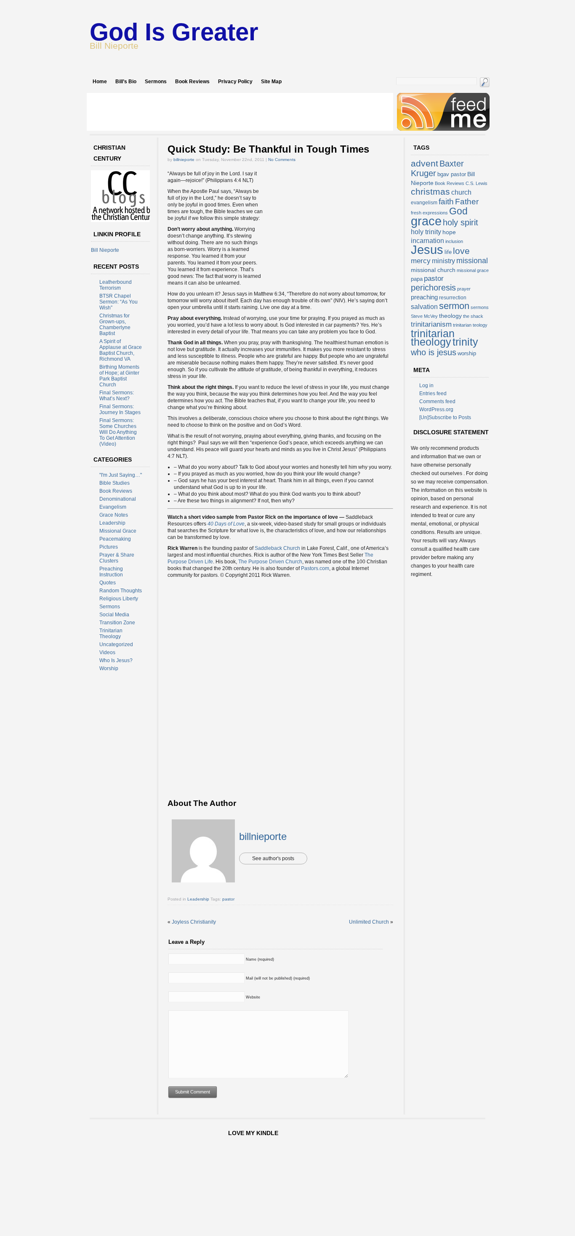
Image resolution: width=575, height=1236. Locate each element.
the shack (473, 316)
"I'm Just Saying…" (120, 475)
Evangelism (112, 507)
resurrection (452, 298)
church (461, 192)
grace (426, 221)
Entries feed (433, 393)
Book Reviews (192, 82)
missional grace (473, 270)
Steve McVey (424, 316)
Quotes (107, 583)
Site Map (271, 82)
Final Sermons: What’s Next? (116, 395)
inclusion (454, 241)
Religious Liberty (118, 599)
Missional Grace (117, 531)
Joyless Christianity (194, 922)
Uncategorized (116, 644)
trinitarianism (431, 324)
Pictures (108, 547)
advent (424, 163)
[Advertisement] (240, 112)
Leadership (112, 523)
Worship (108, 668)
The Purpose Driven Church (270, 562)
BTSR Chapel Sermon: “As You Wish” (118, 302)
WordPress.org (436, 409)
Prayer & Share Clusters (116, 558)
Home (100, 82)
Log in (426, 385)
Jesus (427, 249)
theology (450, 315)
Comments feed (437, 401)
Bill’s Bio (125, 82)
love (461, 251)
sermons (480, 307)
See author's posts (273, 858)
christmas (430, 191)
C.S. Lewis (476, 183)
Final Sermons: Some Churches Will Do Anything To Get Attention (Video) (118, 432)
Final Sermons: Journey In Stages (120, 409)
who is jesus (433, 352)
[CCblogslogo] (122, 220)
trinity (465, 342)
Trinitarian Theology (110, 633)
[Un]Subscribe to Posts (445, 417)
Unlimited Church (369, 922)
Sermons (156, 82)
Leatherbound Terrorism (115, 285)
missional (472, 260)
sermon (454, 306)
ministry (443, 260)
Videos (107, 652)
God (458, 211)
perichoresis (433, 287)
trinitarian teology (470, 324)
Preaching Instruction (111, 572)
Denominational (117, 499)
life (448, 252)
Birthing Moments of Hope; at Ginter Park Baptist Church (119, 376)
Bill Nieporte (105, 250)
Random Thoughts (120, 591)
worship (467, 353)
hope (449, 232)
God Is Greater (174, 31)
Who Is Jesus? (116, 660)
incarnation (427, 240)
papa (417, 279)
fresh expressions (429, 212)
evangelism (424, 203)
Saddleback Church (277, 548)
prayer (464, 288)
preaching (424, 297)
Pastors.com (315, 568)
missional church (433, 270)
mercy (421, 261)
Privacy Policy (235, 82)
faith (446, 201)
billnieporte (183, 159)
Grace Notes (113, 515)
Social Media (114, 615)
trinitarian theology (433, 337)
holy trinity (426, 231)
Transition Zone (117, 623)
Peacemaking (115, 539)
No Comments (281, 159)
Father (467, 201)
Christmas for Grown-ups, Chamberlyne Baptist (114, 324)
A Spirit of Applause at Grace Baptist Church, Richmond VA (120, 350)
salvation (424, 306)
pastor (228, 899)
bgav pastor (451, 174)
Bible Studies (114, 483)
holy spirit (460, 222)
